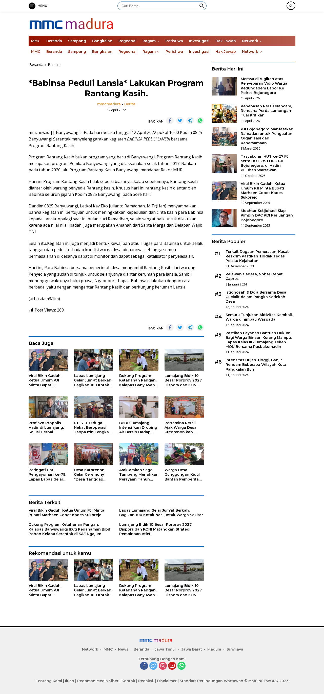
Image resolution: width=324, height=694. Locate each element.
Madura (214, 649)
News (123, 649)
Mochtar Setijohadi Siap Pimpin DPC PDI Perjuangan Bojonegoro (267, 215)
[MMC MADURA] (87, 23)
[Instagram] (163, 666)
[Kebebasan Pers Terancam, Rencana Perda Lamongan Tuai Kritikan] (224, 113)
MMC (35, 41)
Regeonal (127, 41)
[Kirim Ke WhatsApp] (200, 120)
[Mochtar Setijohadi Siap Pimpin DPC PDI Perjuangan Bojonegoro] (224, 218)
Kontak (128, 681)
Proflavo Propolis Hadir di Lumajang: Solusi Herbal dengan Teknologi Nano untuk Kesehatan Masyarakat (46, 428)
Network (250, 41)
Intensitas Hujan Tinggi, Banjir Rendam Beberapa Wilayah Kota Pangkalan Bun (256, 365)
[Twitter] (153, 666)
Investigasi (199, 41)
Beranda (54, 41)
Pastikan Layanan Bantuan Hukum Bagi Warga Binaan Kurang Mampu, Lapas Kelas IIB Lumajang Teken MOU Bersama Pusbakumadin (259, 340)
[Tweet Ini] (180, 120)
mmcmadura (109, 104)
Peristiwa (174, 41)
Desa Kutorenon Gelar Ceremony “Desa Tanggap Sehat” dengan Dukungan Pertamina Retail (89, 475)
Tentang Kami (49, 681)
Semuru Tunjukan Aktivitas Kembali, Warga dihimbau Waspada (259, 317)
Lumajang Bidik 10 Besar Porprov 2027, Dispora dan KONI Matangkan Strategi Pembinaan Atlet (183, 380)
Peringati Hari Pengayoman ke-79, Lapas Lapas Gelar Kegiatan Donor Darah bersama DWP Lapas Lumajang (48, 475)
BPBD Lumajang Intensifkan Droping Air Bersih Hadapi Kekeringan (138, 428)
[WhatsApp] (181, 666)
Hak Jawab (225, 41)
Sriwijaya (235, 649)
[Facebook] (144, 666)
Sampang (77, 41)
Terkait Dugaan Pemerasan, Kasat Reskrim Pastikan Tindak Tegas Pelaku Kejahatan (257, 256)
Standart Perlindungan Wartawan (211, 681)
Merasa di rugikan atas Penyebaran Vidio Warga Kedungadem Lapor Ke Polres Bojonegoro (264, 86)
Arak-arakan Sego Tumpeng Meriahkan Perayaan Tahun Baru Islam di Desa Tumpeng (138, 475)
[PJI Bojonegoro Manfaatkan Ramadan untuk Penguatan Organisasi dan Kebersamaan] (224, 136)
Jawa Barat (191, 649)
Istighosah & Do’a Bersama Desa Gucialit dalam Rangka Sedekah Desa (256, 297)
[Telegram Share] (190, 120)
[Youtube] (172, 666)
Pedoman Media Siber (97, 681)
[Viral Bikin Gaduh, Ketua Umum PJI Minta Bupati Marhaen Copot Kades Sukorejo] (48, 360)
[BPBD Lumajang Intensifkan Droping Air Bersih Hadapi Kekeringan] (138, 407)
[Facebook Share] (170, 120)
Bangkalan (102, 41)
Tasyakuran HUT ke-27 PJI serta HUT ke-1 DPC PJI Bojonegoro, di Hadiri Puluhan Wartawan (265, 163)
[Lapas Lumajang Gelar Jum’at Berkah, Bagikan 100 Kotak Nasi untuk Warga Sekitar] (93, 360)
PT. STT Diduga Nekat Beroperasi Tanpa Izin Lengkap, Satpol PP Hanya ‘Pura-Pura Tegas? (93, 428)
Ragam (149, 41)
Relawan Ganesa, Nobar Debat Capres (254, 276)
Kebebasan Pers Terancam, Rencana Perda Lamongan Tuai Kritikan (266, 111)
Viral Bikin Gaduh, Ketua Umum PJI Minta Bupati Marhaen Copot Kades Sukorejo (45, 380)
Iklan (69, 681)
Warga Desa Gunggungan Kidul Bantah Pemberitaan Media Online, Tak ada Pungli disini (184, 475)
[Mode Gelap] (291, 6)
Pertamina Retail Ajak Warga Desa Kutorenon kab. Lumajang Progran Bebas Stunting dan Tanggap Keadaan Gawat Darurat (183, 428)
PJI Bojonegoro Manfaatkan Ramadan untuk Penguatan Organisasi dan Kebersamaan (267, 136)
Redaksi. (146, 681)
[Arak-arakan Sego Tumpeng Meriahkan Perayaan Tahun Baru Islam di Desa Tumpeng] (138, 454)
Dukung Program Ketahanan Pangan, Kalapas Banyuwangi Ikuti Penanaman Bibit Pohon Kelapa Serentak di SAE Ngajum (138, 380)
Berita (129, 104)
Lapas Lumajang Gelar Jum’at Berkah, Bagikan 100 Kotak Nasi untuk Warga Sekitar (93, 380)
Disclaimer (167, 681)
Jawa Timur (165, 649)
